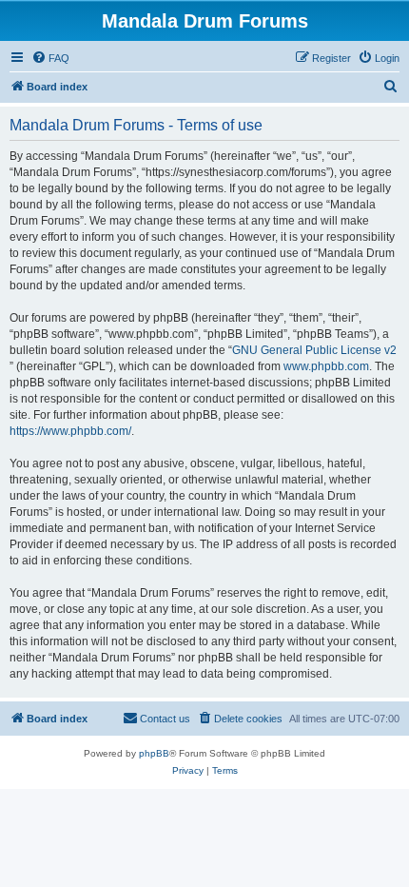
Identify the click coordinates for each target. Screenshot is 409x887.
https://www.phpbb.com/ (70, 431)
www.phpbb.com (326, 366)
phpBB (154, 753)
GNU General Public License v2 (314, 350)
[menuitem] (50, 58)
